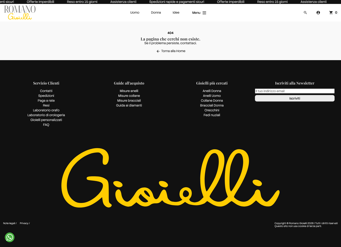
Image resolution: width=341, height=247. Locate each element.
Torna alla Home (170, 51)
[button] (305, 12)
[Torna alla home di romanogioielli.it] (19, 13)
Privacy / (25, 223)
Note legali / (10, 223)
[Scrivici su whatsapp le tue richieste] (9, 237)
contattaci (188, 43)
